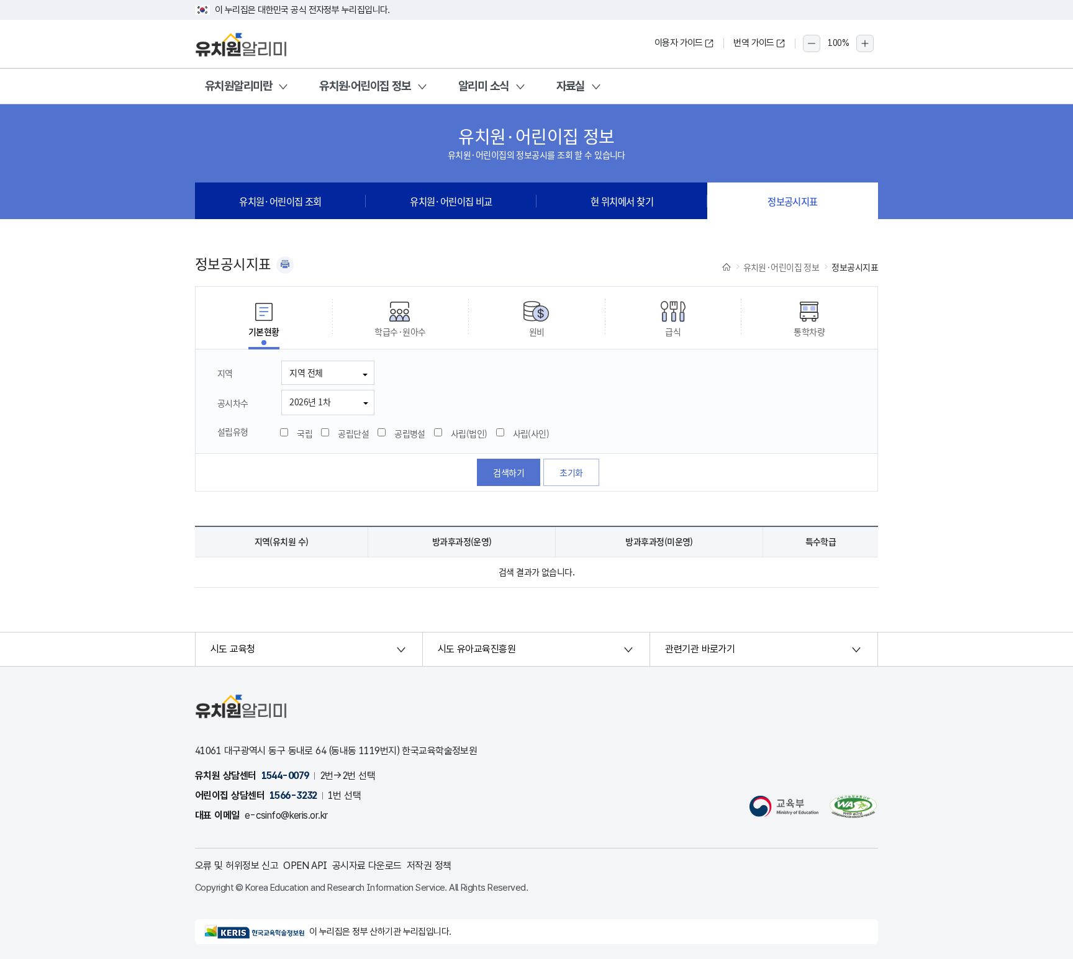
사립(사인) (531, 433)
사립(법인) (469, 433)
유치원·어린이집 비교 (451, 201)
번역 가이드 (753, 42)
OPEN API (305, 865)
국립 (304, 433)
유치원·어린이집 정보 (365, 86)
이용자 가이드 (678, 42)
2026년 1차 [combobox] (309, 401)
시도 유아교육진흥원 (476, 649)
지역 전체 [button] (305, 372)
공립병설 (409, 433)
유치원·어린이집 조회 (280, 201)
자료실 (570, 86)
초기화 (570, 472)
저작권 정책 (429, 865)
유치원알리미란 (238, 86)
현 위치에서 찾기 (622, 201)
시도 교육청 (233, 649)
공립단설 (353, 433)
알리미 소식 (483, 86)
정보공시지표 (792, 201)
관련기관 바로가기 (700, 649)
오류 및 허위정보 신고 (236, 865)
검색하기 (508, 472)
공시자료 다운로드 (367, 865)
